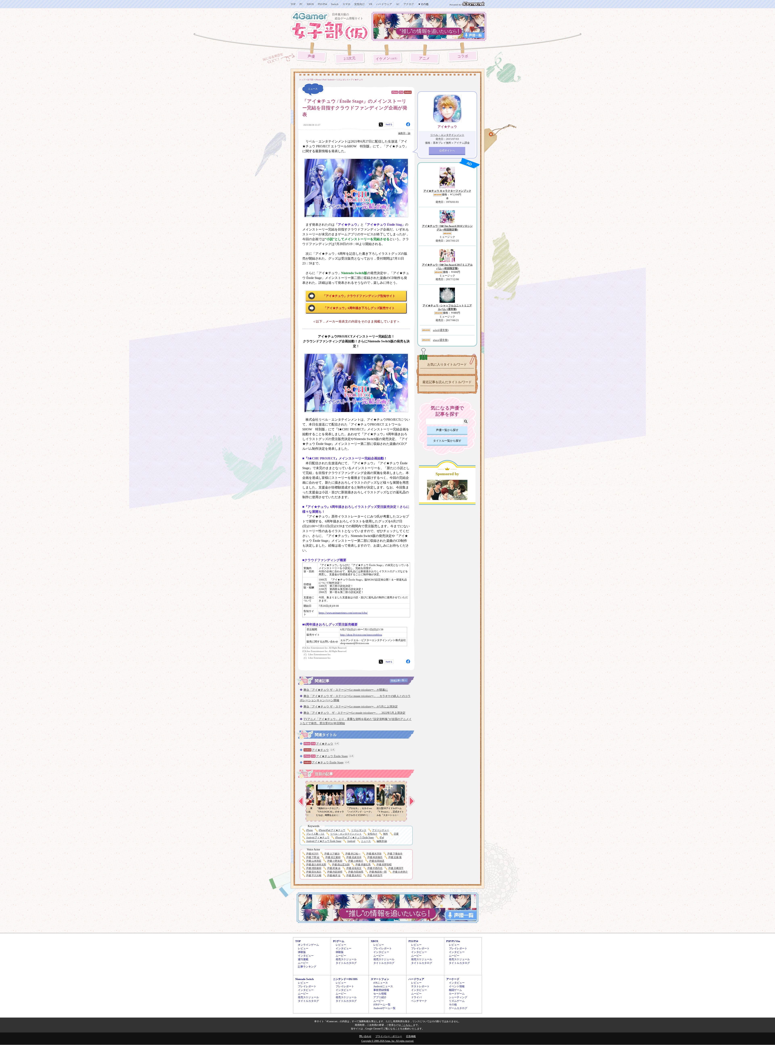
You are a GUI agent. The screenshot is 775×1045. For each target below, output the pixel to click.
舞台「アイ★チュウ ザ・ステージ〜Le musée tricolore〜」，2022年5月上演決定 (354, 712)
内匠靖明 (334, 871)
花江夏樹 (332, 857)
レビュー (303, 948)
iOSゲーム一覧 (382, 1004)
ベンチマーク (419, 1000)
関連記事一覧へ (398, 680)
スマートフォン (380, 979)
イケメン (387, 58)
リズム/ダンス (358, 830)
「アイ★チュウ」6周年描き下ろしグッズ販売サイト (359, 308)
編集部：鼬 (404, 133)
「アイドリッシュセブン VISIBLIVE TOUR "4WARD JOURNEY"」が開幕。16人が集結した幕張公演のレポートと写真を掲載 (324, 815)
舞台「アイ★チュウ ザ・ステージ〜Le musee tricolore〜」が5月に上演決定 (351, 706)
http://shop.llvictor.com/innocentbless (361, 634)
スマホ (346, 4)
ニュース (366, 841)
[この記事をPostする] (381, 125)
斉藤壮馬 (363, 864)
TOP (293, 4)
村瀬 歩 (333, 868)
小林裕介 (355, 860)
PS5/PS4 (322, 4)
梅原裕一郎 (378, 871)
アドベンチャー (380, 830)
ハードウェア (384, 4)
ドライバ (416, 997)
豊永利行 (353, 875)
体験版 (302, 952)
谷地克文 (353, 868)
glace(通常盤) (440, 340)
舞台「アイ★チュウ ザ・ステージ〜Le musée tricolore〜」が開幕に (346, 689)
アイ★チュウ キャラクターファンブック (447, 190)
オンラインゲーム (308, 944)
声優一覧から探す (447, 430)
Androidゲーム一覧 (384, 1008)
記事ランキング (307, 966)
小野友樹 (334, 860)
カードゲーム (457, 993)
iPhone (395, 92)
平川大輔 (313, 875)
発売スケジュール (346, 959)
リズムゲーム (457, 1000)
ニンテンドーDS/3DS (345, 979)
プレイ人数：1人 (315, 833)
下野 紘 (312, 857)
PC (301, 4)
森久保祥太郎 (316, 864)
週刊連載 (303, 959)
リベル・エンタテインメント (346, 833)
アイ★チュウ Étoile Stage (332, 756)
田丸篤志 (313, 871)
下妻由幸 (394, 853)
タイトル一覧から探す (447, 440)
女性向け (359, 4)
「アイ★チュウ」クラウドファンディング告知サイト (359, 296)
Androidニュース (383, 986)
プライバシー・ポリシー (388, 1036)
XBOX (310, 4)
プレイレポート (382, 948)
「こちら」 (407, 1025)
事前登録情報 (381, 990)
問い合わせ (365, 1036)
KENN (312, 853)
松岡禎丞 (376, 860)
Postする (389, 124)
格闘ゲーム (455, 990)
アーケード (452, 979)
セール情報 (379, 993)
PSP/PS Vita (453, 941)
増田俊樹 (313, 868)
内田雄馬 (355, 871)
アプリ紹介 (379, 997)
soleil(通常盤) (440, 330)
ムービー (303, 962)
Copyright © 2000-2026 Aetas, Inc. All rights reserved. (387, 1041)
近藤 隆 (395, 857)
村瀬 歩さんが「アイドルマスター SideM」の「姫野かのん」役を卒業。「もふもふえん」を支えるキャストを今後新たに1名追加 (384, 815)
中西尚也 (374, 868)
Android (407, 92)
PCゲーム (338, 941)
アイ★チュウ (324, 743)
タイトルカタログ (346, 962)
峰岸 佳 (333, 875)
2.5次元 (350, 58)
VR (370, 4)
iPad (401, 92)
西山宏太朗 (341, 864)
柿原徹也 (374, 857)
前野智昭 (384, 864)
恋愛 (396, 833)
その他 (453, 1004)
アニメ (424, 58)
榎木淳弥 (373, 853)
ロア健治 (331, 853)
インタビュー (306, 955)
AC (398, 4)
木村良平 (374, 875)
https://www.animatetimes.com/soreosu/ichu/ (343, 612)
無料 (385, 833)
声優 (311, 56)
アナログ (408, 4)
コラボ (462, 56)
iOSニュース (380, 982)
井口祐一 (352, 853)
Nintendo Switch (304, 979)
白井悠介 (400, 871)
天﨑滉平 (395, 868)
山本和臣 (313, 860)
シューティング (458, 997)
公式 (337, 743)
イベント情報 (457, 986)
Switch (334, 4)
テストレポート (420, 986)
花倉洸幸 (353, 857)
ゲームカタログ (458, 1008)
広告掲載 (411, 1036)
